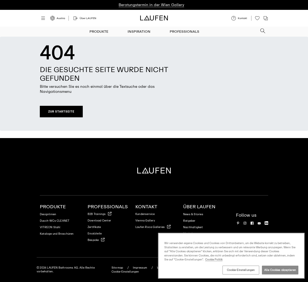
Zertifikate (94, 227)
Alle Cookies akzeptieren (280, 270)
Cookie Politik (214, 259)
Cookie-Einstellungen (241, 270)
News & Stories (193, 214)
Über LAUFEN (199, 207)
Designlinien (48, 214)
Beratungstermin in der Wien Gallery (151, 5)
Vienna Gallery (145, 220)
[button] (262, 29)
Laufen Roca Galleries (150, 227)
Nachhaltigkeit (193, 227)
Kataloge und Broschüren (57, 233)
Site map (117, 267)
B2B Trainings (97, 214)
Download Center (99, 220)
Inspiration (139, 32)
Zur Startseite (61, 111)
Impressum (140, 267)
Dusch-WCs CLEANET (54, 220)
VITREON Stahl (50, 227)
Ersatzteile (95, 233)
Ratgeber (189, 220)
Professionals (184, 32)
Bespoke (93, 240)
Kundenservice (145, 214)
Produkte (98, 32)
